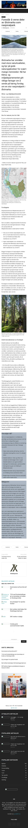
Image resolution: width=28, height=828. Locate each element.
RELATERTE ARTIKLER (8, 581)
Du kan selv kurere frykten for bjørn (21, 557)
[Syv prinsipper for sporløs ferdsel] (5, 603)
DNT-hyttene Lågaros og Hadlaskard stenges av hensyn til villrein (13, 667)
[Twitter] (18, 824)
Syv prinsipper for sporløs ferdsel (10, 659)
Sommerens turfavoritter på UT (9, 651)
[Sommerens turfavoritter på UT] (5, 588)
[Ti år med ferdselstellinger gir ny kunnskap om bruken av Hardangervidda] (5, 597)
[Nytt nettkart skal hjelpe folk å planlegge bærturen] (5, 611)
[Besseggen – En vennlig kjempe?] (5, 719)
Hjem (3, 14)
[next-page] (15, 631)
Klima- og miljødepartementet (11, 94)
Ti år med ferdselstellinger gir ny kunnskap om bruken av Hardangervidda (18, 596)
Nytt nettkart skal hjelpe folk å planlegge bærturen (14, 663)
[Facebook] (9, 824)
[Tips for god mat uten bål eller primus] (5, 753)
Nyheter (7, 14)
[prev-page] (12, 631)
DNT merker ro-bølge (16, 616)
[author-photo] (14, 571)
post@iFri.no (17, 814)
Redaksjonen (6, 27)
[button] (2, 11)
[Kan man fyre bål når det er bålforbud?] (5, 738)
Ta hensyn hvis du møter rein (6, 557)
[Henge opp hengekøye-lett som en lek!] (5, 726)
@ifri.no (14, 708)
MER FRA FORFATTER (8, 583)
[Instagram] (14, 824)
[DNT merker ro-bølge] (5, 618)
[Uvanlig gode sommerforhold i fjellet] (5, 625)
